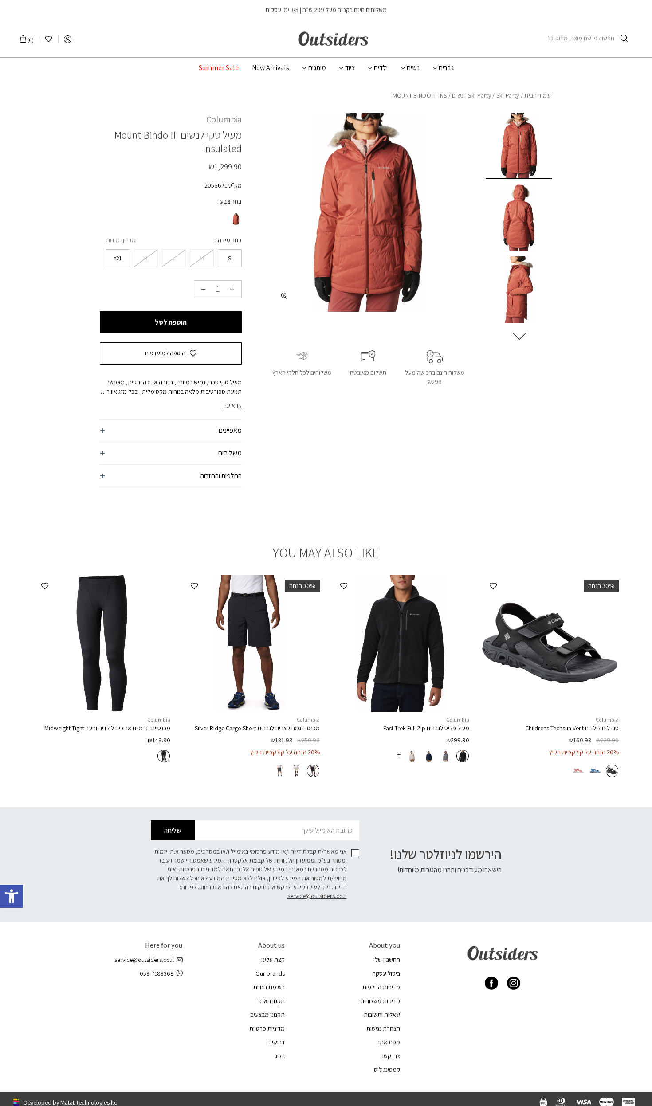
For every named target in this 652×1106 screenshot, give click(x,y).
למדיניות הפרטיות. (199, 869)
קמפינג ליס (387, 1070)
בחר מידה (229, 240)
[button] (11, 896)
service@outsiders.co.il (317, 896)
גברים (446, 67)
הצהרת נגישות (383, 1028)
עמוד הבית (537, 95)
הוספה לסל (171, 322)
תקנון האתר (271, 1001)
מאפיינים (230, 430)
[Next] (519, 336)
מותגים (317, 67)
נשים (413, 67)
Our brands (270, 973)
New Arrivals (270, 67)
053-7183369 (157, 973)
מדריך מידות (121, 240)
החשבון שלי (386, 960)
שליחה (172, 830)
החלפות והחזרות (221, 475)
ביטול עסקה (386, 973)
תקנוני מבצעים (267, 1015)
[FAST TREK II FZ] (400, 643)
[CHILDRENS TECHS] (550, 643)
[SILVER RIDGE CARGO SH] (251, 643)
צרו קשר (390, 1056)
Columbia (224, 119)
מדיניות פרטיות (267, 1028)
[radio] (235, 219)
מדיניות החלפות (381, 987)
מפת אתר (388, 1042)
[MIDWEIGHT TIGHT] (101, 643)
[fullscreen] (284, 296)
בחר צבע (230, 201)
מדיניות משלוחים (380, 1001)
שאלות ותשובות (382, 1015)
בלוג (280, 1056)
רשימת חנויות (269, 987)
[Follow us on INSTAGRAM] (513, 983)
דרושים (276, 1042)
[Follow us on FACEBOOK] (491, 983)
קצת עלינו (273, 960)
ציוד (350, 67)
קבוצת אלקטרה (246, 860)
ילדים (381, 67)
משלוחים (230, 453)
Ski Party (479, 95)
